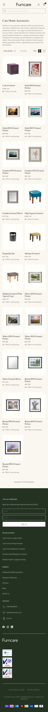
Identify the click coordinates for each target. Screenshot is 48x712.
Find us (9, 618)
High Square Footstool (34, 213)
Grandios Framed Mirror (12, 213)
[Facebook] (3, 627)
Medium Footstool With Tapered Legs (12, 295)
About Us (5, 593)
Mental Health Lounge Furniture (14, 559)
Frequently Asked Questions (12, 572)
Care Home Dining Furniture (12, 543)
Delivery (5, 583)
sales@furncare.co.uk (14, 612)
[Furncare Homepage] (24, 4)
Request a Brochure (9, 577)
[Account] (38, 4)
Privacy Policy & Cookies (16, 690)
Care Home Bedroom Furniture (13, 549)
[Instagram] (8, 627)
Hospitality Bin (8, 254)
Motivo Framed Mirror (11, 379)
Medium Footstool (32, 254)
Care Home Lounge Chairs (12, 538)
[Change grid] (39, 50)
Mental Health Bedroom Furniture (14, 554)
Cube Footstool (8, 85)
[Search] (5, 11)
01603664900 (11, 606)
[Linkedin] (12, 627)
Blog (4, 588)
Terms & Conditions (33, 690)
